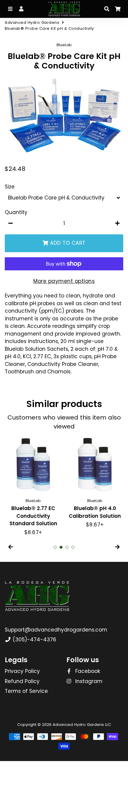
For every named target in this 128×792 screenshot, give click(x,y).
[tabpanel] (33, 486)
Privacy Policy (22, 671)
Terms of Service (26, 691)
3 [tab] (66, 547)
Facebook (87, 671)
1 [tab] (55, 547)
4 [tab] (72, 547)
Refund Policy (22, 681)
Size (10, 186)
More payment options (64, 281)
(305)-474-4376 (33, 639)
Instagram (88, 681)
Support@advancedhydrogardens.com (56, 629)
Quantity (16, 212)
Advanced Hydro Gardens (32, 22)
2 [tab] (61, 547)
